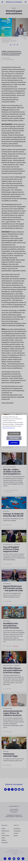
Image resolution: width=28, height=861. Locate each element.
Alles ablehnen (14, 433)
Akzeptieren (14, 442)
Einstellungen (14, 438)
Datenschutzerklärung (8, 428)
